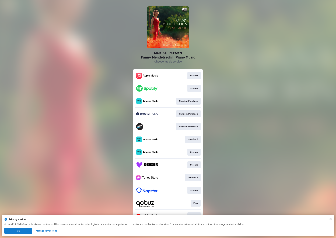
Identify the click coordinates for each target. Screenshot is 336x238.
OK (18, 231)
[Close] (330, 219)
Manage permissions (46, 231)
